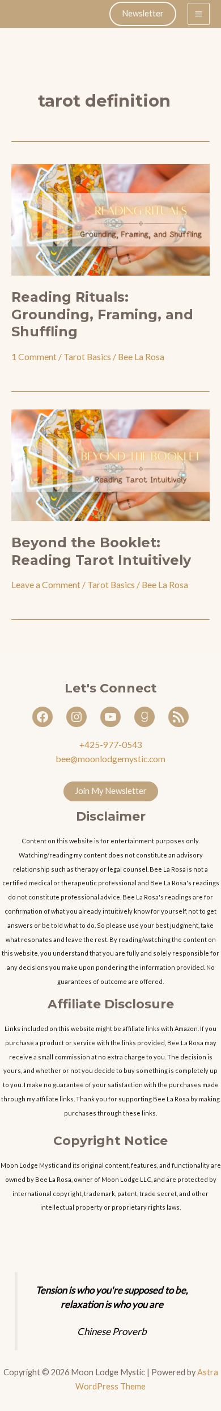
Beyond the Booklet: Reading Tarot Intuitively (101, 551)
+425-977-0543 (110, 745)
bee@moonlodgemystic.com (110, 759)
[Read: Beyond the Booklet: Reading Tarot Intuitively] (110, 464)
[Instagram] (76, 717)
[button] (142, 14)
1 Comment (34, 357)
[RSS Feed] (178, 717)
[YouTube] (110, 717)
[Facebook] (42, 717)
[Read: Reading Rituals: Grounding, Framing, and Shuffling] (110, 218)
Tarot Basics (87, 357)
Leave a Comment (45, 585)
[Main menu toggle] (199, 14)
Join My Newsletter (111, 791)
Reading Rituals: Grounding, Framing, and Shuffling (102, 314)
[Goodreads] (144, 717)
